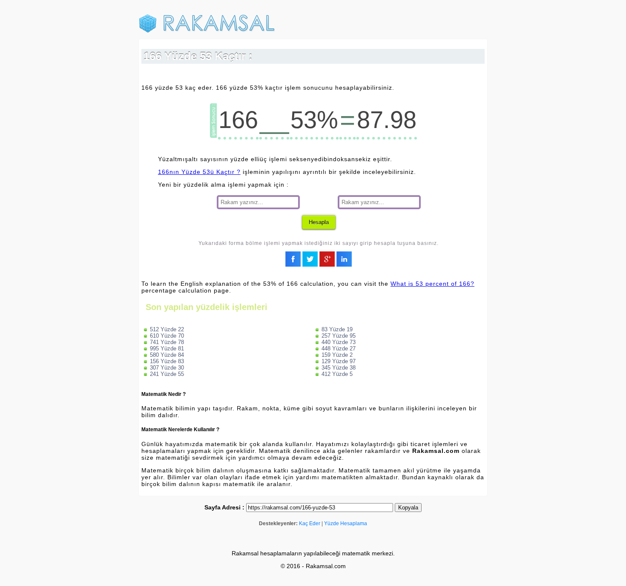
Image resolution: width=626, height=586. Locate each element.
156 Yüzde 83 (167, 361)
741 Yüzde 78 (167, 342)
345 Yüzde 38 (339, 367)
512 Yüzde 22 (167, 329)
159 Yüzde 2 (337, 355)
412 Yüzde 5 (337, 374)
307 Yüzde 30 (167, 367)
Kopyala (408, 507)
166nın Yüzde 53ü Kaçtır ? (199, 171)
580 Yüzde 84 (167, 355)
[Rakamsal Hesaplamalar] (207, 31)
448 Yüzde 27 (339, 348)
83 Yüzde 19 (337, 329)
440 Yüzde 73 (339, 342)
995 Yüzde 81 (167, 348)
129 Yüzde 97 (339, 361)
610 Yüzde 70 (167, 336)
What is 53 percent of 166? (432, 283)
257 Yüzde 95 (339, 336)
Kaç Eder (309, 523)
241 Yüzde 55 (167, 374)
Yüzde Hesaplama (345, 523)
